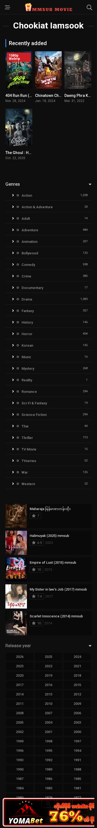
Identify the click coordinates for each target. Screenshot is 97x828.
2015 (77, 685)
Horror (27, 334)
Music (26, 357)
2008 (19, 713)
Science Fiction (34, 415)
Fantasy (28, 311)
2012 (77, 694)
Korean (27, 345)
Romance (29, 392)
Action (27, 195)
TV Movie (29, 449)
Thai (25, 426)
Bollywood (30, 253)
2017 (19, 685)
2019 (48, 675)
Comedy (28, 265)
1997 (77, 741)
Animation (29, 242)
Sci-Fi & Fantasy (34, 403)
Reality (27, 380)
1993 (19, 760)
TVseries (29, 461)
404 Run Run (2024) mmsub (29, 95)
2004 (48, 722)
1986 (48, 779)
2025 (48, 657)
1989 (48, 769)
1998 (48, 741)
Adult (26, 219)
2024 (77, 657)
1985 (77, 779)
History (27, 322)
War (25, 472)
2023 (19, 666)
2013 (48, 694)
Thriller (27, 438)
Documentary (32, 288)
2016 (48, 685)
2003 (77, 722)
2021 (77, 666)
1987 (19, 779)
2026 (19, 657)
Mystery (28, 369)
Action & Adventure (37, 207)
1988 (77, 769)
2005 (19, 722)
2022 (48, 666)
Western (28, 484)
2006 (77, 713)
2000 (77, 732)
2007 (48, 713)
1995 (48, 751)
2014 (19, 694)
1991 (77, 760)
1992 (48, 760)
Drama (27, 299)
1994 (77, 751)
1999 (19, 741)
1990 (19, 769)
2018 (77, 675)
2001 (48, 732)
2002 (19, 732)
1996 (19, 751)
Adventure (30, 230)
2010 (48, 704)
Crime (26, 276)
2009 (77, 704)
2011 (19, 704)
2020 (19, 675)
